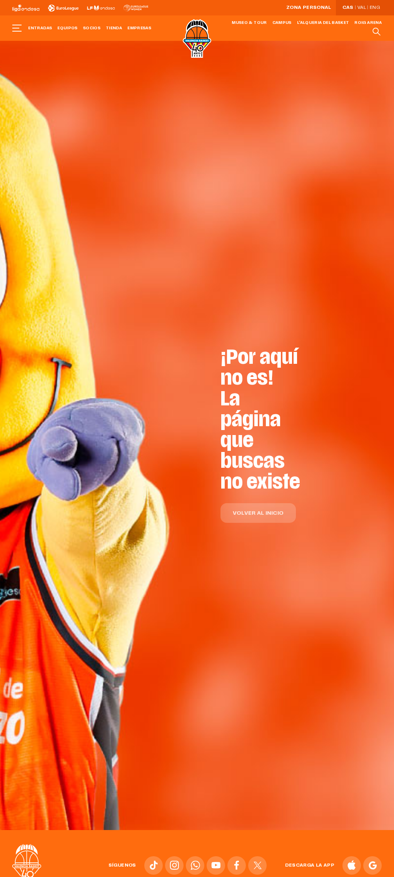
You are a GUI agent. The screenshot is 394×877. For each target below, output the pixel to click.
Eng (375, 7)
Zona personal (308, 7)
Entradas (40, 28)
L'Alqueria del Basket (323, 23)
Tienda (114, 28)
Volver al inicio (258, 513)
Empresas (139, 28)
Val (361, 7)
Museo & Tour (249, 23)
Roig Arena (368, 23)
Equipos (67, 28)
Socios (91, 28)
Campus (282, 23)
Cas (348, 7)
